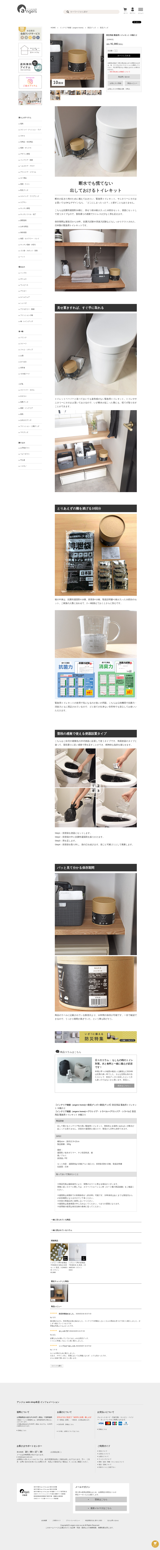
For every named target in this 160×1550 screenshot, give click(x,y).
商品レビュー (132, 83)
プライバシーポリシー (73, 1520)
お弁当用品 (24, 226)
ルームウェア (25, 297)
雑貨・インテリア (26, 408)
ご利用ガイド (104, 1446)
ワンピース (24, 285)
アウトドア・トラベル (28, 172)
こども (21, 384)
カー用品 (23, 178)
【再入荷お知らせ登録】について (119, 72)
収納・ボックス (25, 148)
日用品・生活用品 (26, 142)
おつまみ (23, 362)
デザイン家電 (25, 154)
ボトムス (23, 279)
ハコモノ (23, 466)
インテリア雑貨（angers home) (71, 28)
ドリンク (23, 337)
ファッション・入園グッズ (29, 426)
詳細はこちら (22, 1430)
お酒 (21, 355)
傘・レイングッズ (26, 321)
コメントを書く (56, 1366)
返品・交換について (105, 1464)
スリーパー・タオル (27, 390)
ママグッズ (24, 432)
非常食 (22, 367)
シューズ (23, 303)
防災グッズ (24, 190)
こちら (72, 1462)
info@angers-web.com (25, 1457)
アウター (23, 291)
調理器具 (23, 220)
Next (102, 59)
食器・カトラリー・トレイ (29, 238)
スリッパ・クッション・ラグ (30, 129)
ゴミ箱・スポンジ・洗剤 (29, 250)
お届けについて (104, 1456)
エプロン (23, 202)
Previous (52, 59)
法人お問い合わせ (113, 1520)
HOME (53, 28)
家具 (21, 414)
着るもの (22, 267)
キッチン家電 (25, 208)
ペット (22, 256)
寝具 (21, 123)
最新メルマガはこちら (101, 1508)
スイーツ (23, 343)
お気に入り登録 (115, 83)
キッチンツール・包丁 (28, 214)
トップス (23, 273)
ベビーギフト (25, 454)
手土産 (22, 460)
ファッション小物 (26, 315)
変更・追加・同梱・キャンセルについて (111, 1462)
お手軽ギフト (25, 448)
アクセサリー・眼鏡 (27, 309)
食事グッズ (24, 402)
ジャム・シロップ (26, 349)
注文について (103, 1451)
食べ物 (21, 331)
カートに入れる (123, 56)
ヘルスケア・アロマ (27, 166)
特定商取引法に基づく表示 (93, 1520)
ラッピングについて (105, 1459)
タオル (22, 136)
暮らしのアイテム (25, 117)
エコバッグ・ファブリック (29, 196)
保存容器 (23, 232)
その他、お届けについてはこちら (68, 1431)
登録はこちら (101, 1499)
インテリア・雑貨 (26, 160)
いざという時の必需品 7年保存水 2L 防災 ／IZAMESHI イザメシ (77, 1265)
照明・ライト (25, 184)
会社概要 (44, 1520)
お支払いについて (104, 1454)
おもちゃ (23, 396)
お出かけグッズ (25, 420)
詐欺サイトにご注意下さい (107, 1467)
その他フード (25, 374)
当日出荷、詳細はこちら (66, 1424)
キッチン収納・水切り (28, 244)
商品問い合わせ (124, 77)
